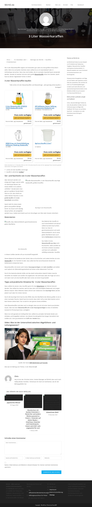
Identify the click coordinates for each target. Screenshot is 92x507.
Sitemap (52, 495)
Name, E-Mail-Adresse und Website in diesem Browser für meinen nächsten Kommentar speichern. (31, 466)
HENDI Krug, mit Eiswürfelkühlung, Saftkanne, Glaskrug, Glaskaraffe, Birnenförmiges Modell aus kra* (17, 144)
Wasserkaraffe (39, 74)
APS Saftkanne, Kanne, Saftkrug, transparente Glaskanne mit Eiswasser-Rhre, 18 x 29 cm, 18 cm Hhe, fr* (46, 107)
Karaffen (48, 60)
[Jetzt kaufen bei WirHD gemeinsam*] (18, 97)
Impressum (53, 489)
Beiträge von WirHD (36, 60)
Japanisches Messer (13, 403)
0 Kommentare (11, 62)
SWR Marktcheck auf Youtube (38, 363)
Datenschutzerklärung (56, 492)
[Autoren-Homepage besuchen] (8, 378)
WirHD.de (9, 4)
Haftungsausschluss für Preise (38, 495)
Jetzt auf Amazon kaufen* (22, 118)
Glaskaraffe (8, 261)
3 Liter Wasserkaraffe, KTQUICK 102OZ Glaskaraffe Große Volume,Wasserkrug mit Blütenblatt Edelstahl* (18, 107)
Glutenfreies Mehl (52, 412)
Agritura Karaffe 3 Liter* (43, 143)
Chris (46, 27)
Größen (21, 172)
